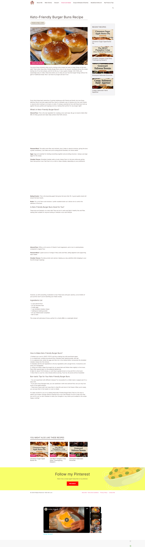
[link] (45, 509)
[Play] (91, 512)
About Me (39, 2)
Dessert (56, 2)
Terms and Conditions (93, 492)
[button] (113, 8)
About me (84, 492)
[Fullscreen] (100, 512)
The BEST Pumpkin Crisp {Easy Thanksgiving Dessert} (58, 460)
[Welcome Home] (32, 2)
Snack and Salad (66, 2)
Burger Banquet (53, 509)
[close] (130, 541)
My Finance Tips (109, 2)
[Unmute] (93, 512)
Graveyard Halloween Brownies (102, 75)
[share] (87, 508)
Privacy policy (103, 492)
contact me (112, 492)
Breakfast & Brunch (96, 2)
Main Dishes (48, 2)
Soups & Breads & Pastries (80, 2)
